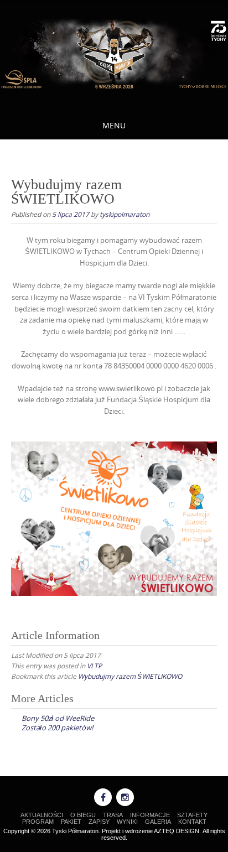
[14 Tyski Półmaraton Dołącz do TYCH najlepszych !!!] (114, 54)
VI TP (94, 665)
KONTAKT (192, 821)
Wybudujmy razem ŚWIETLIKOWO (130, 676)
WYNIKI (127, 821)
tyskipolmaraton (124, 214)
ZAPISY (99, 821)
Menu (114, 125)
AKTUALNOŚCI (41, 815)
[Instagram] (125, 797)
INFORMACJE (150, 815)
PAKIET (71, 821)
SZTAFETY (192, 815)
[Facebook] (103, 797)
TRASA (113, 815)
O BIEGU (83, 815)
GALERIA (158, 821)
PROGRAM (38, 821)
